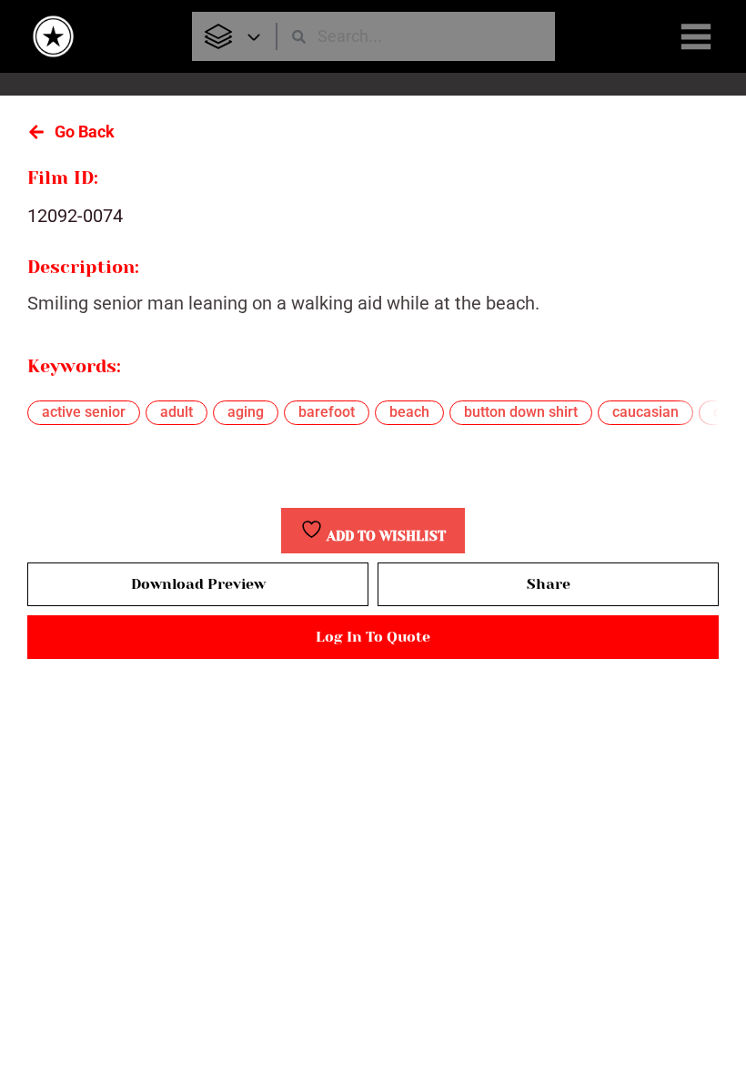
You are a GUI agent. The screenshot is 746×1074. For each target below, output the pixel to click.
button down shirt (521, 411)
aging (245, 411)
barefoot (326, 411)
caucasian (645, 411)
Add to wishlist (384, 536)
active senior (84, 411)
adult (176, 411)
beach (409, 411)
